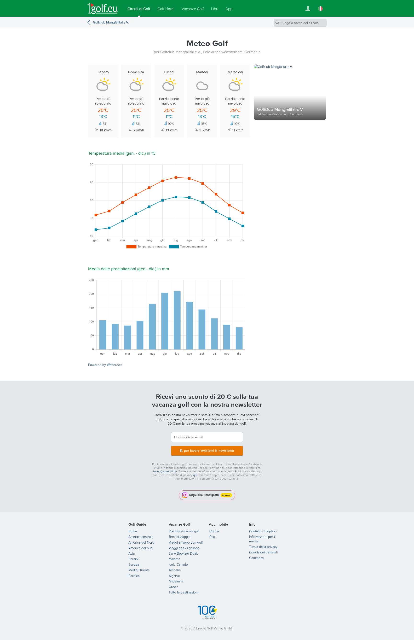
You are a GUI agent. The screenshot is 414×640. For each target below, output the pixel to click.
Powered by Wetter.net (105, 364)
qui (195, 475)
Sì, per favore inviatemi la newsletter (207, 450)
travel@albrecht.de (165, 471)
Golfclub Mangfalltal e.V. (111, 22)
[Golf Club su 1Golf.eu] (102, 8)
